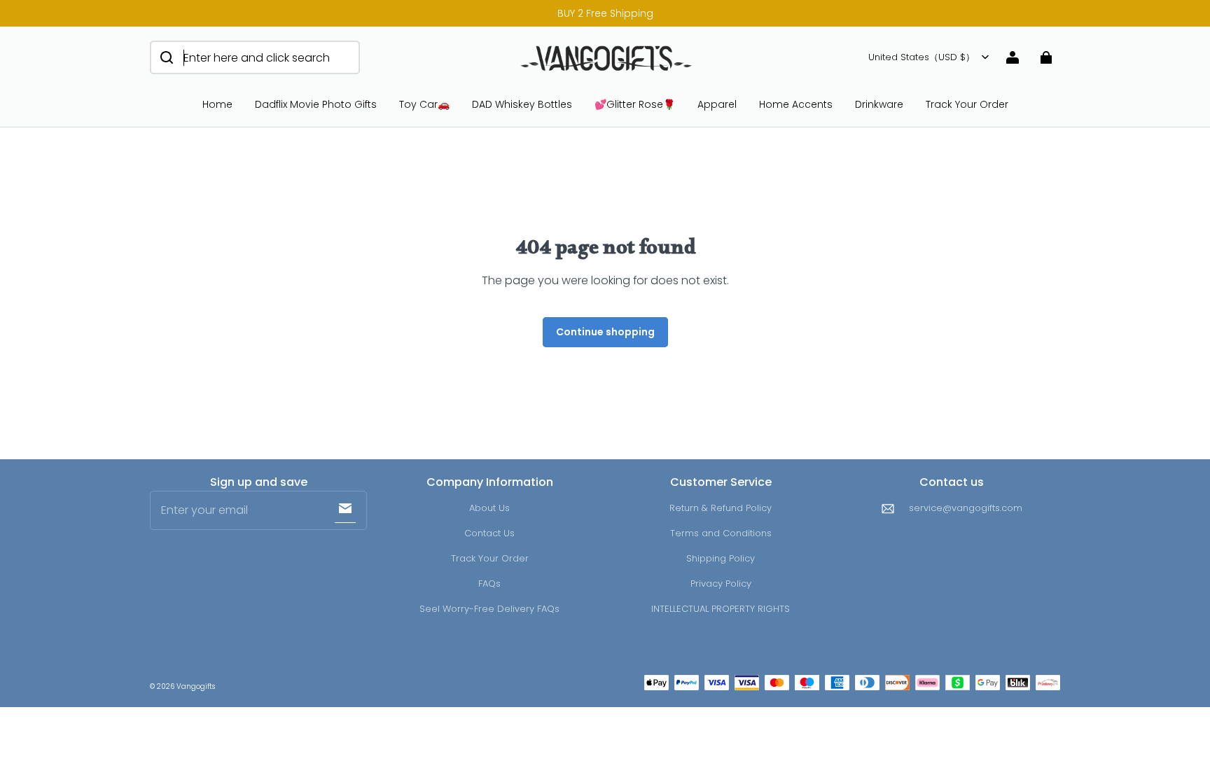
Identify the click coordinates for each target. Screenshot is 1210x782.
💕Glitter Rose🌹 (634, 104)
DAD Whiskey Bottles (522, 104)
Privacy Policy (720, 583)
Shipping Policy (720, 558)
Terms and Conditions (721, 533)
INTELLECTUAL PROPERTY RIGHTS (720, 608)
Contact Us (489, 533)
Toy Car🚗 (424, 104)
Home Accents (796, 104)
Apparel (717, 104)
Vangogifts (195, 686)
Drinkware (879, 104)
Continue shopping (605, 332)
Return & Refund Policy (720, 508)
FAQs (489, 583)
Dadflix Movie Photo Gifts (316, 104)
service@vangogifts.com (965, 508)
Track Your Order (967, 104)
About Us (489, 508)
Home (217, 104)
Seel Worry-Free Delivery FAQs (489, 608)
